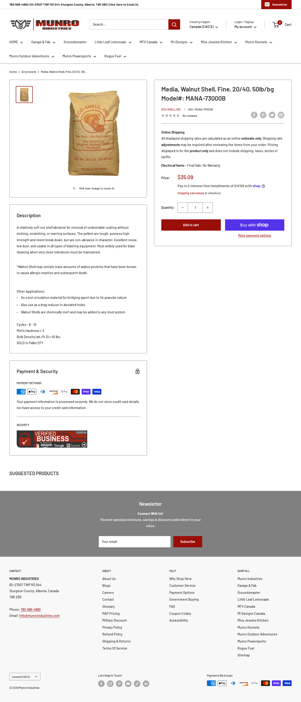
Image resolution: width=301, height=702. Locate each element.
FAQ (172, 606)
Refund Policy (112, 634)
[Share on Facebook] (254, 115)
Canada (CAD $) (21, 676)
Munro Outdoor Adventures (29, 56)
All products (28, 71)
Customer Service (182, 586)
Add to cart (191, 225)
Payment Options (181, 593)
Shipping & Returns (116, 641)
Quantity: (168, 207)
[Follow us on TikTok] (137, 683)
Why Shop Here (180, 579)
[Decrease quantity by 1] (183, 208)
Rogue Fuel (112, 56)
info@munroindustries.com (39, 616)
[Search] (174, 24)
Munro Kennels (256, 42)
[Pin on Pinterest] (263, 115)
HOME (13, 42)
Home (13, 71)
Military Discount (114, 620)
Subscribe (187, 542)
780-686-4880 (31, 609)
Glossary (108, 606)
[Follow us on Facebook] (101, 683)
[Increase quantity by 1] (208, 208)
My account (243, 26)
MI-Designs (179, 42)
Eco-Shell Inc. (171, 109)
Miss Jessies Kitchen (216, 42)
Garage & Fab (40, 42)
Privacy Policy (112, 627)
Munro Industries (250, 579)
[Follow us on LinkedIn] (146, 683)
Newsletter (279, 4)
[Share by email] (281, 115)
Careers (108, 593)
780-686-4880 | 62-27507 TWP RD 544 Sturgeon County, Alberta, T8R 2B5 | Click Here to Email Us (73, 4)
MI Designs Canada (251, 613)
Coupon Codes (180, 613)
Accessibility (178, 620)
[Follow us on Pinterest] (119, 683)
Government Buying (184, 599)
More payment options (254, 235)
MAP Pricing (111, 613)
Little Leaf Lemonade (110, 42)
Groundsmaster (75, 42)
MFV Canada (148, 42)
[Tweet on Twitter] (272, 115)
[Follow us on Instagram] (110, 683)
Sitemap (244, 655)
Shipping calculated (191, 193)
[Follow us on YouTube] (128, 683)
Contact (108, 599)
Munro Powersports (77, 56)
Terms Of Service (114, 648)
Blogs (106, 586)
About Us (109, 579)
